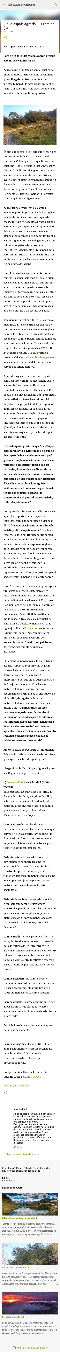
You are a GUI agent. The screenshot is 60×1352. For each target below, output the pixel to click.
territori (24, 1086)
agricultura (10, 1086)
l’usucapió (30, 628)
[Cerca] (56, 4)
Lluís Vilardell (32, 1076)
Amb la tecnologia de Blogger (32, 1348)
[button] (5, 38)
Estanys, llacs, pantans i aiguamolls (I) (20, 1218)
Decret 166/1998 (16, 782)
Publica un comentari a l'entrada (22, 1154)
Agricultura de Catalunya (21, 4)
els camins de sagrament (40, 357)
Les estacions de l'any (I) (13, 1317)
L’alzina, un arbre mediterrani (16, 1267)
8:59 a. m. (18, 1147)
